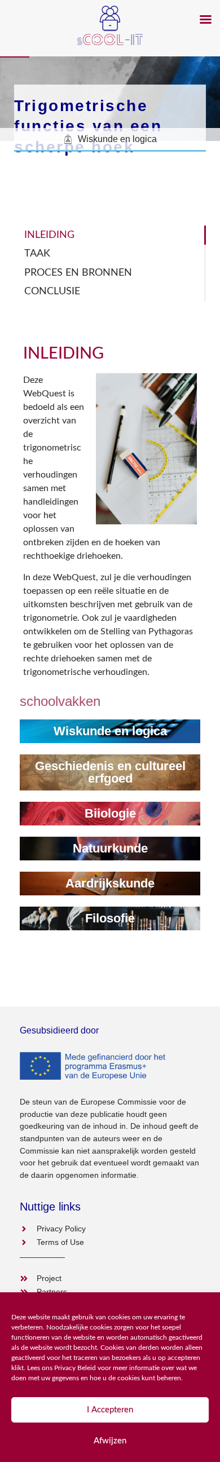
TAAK (37, 253)
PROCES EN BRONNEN (78, 272)
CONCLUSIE (52, 291)
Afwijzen (110, 1441)
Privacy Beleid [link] (75, 1367)
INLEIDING (49, 235)
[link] (110, 731)
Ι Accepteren (110, 1410)
